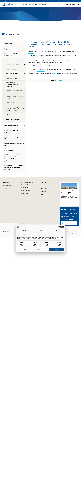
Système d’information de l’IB (15, 1)
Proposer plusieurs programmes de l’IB (14, 138)
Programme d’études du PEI (12, 64)
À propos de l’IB (59, 1)
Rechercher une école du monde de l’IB (14, 144)
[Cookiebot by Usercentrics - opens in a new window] (59, 227)
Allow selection (40, 249)
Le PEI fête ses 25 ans (11, 114)
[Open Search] (78, 4)
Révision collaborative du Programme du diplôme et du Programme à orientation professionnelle (12, 158)
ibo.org (3, 1)
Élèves (23, 1)
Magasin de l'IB (28, 1)
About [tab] (57, 230)
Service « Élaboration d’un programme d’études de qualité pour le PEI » (15, 97)
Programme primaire (10, 49)
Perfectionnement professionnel (14, 90)
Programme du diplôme (11, 125)
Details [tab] (40, 230)
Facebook (54, 73)
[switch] (34, 245)
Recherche (34, 1)
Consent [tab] (24, 230)
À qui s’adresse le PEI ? (11, 78)
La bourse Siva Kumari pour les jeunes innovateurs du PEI (13, 120)
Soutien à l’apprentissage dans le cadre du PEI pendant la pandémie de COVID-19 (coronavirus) (15, 109)
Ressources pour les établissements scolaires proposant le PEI (12, 84)
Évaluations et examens (11, 69)
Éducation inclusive (9, 150)
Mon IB (7, 1)
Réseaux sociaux (10, 102)
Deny (25, 249)
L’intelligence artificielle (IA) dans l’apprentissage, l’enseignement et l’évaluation (13, 167)
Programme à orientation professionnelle (11, 131)
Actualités (54, 1)
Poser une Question (41, 1)
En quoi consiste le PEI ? (11, 60)
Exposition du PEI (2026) (12, 73)
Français (76, 1)
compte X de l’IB (41, 71)
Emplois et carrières (66, 1)
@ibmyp (58, 51)
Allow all (56, 249)
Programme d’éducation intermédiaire (11, 54)
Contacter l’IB (72, 1)
